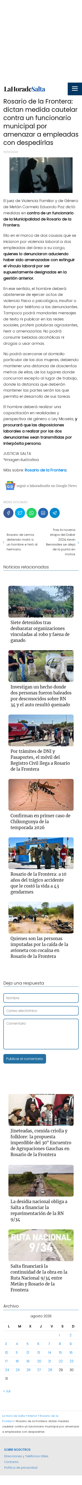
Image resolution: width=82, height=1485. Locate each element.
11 (16, 1352)
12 (27, 1352)
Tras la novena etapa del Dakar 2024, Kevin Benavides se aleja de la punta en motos (60, 542)
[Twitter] (20, 513)
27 (39, 1369)
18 (17, 1361)
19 (27, 1361)
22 (61, 1361)
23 (71, 1361)
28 (50, 1369)
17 (6, 1361)
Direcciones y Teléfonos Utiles (26, 1456)
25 (18, 1369)
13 (38, 1352)
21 (49, 1361)
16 (71, 1352)
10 (6, 1352)
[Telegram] (55, 513)
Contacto (11, 1462)
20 (39, 1361)
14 (49, 1352)
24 (7, 1369)
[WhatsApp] (31, 513)
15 (60, 1352)
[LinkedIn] (43, 513)
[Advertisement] (41, 41)
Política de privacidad (20, 1468)
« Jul (6, 1391)
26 (28, 1369)
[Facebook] (8, 513)
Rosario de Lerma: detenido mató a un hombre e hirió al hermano (22, 541)
